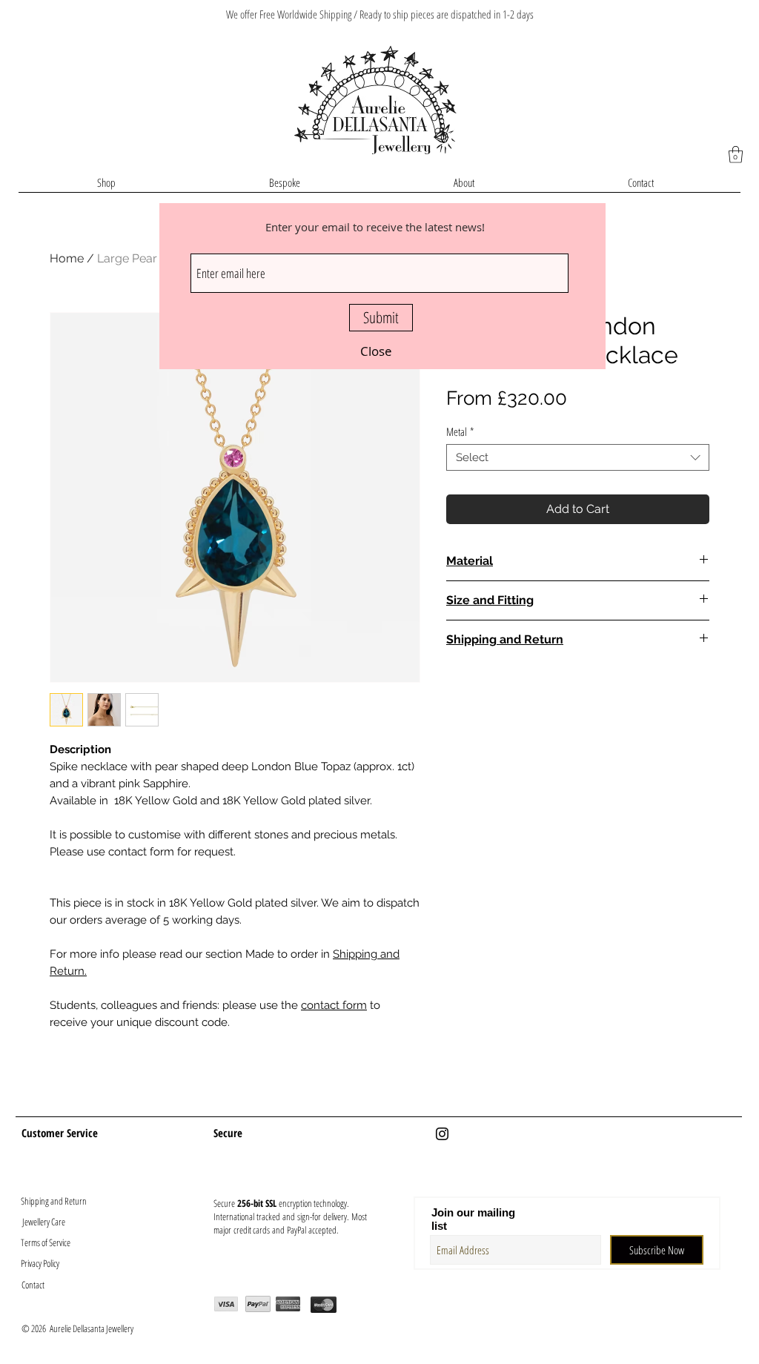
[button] (376, 351)
